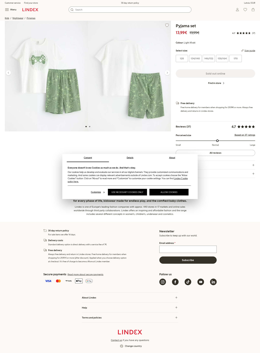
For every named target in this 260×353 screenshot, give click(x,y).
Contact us (116, 340)
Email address (167, 243)
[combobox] (130, 10)
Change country (133, 346)
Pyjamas (31, 18)
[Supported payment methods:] (100, 281)
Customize (96, 192)
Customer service (12, 3)
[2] (89, 126)
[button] (46, 76)
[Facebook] (175, 282)
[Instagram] (162, 282)
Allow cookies (169, 192)
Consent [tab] (88, 157)
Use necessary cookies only (127, 192)
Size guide (250, 50)
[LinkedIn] (213, 282)
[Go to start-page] (30, 9)
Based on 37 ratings (245, 135)
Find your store (31, 3)
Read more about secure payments (85, 274)
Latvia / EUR (249, 3)
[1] (86, 126)
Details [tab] (130, 157)
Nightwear (17, 18)
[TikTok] (188, 282)
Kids (7, 18)
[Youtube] (200, 282)
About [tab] (172, 157)
